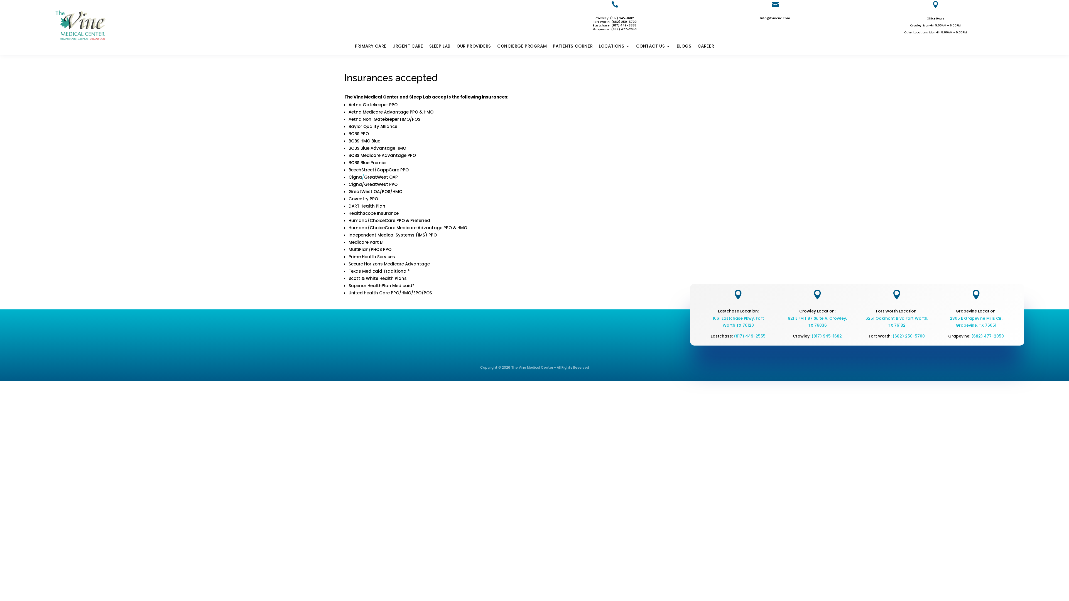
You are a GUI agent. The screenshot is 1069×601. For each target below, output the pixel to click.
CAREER (706, 46)
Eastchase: (602, 25)
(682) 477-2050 (987, 336)
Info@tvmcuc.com (775, 18)
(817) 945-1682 (826, 336)
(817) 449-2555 (623, 25)
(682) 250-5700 (909, 336)
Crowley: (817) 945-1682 (614, 18)
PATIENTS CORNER (573, 46)
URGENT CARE (408, 46)
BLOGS (684, 46)
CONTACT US (650, 46)
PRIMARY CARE (370, 46)
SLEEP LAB (439, 46)
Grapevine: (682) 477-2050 (615, 29)
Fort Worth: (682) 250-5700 (615, 21)
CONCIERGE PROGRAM (522, 46)
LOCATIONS (611, 46)
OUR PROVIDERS (474, 46)
